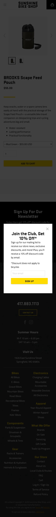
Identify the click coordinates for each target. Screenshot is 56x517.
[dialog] (28, 258)
